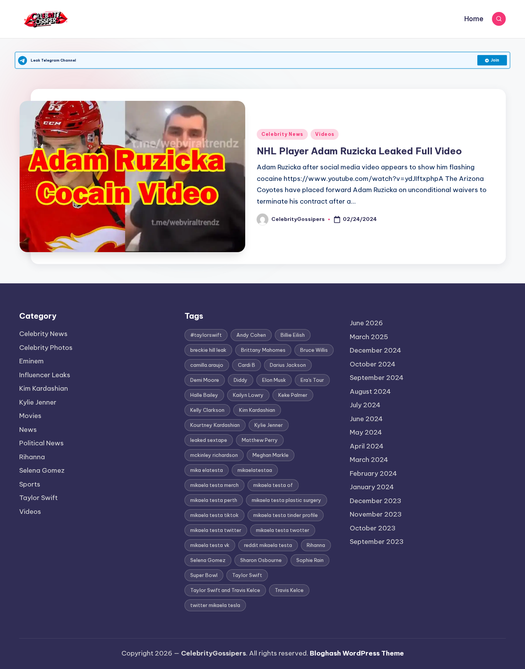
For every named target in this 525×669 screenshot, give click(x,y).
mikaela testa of (273, 485)
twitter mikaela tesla (215, 605)
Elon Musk (274, 380)
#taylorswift (206, 335)
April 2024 (367, 446)
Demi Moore (204, 380)
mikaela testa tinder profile (285, 515)
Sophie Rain (310, 560)
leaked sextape (208, 440)
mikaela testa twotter (282, 530)
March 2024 (369, 459)
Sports (29, 484)
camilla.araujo (206, 365)
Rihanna (32, 457)
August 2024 (370, 391)
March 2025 (369, 337)
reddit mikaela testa (268, 545)
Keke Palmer (292, 395)
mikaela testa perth (213, 500)
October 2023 (372, 528)
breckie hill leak (208, 350)
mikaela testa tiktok (214, 515)
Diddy (241, 380)
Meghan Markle (271, 455)
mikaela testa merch (214, 485)
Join (495, 60)
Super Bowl (204, 575)
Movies (30, 415)
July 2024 (365, 405)
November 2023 (376, 514)
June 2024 (366, 419)
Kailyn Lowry (248, 395)
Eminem (31, 361)
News (28, 429)
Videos (324, 134)
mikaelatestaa (255, 470)
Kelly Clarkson (207, 410)
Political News (41, 443)
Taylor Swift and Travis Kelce (225, 590)
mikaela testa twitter (215, 530)
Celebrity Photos (46, 347)
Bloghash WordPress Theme (357, 653)
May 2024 (366, 432)
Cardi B (246, 365)
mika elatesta (206, 470)
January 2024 (372, 487)
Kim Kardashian (43, 388)
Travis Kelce (289, 590)
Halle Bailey (204, 395)
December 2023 (375, 501)
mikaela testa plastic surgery (286, 500)
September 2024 (377, 377)
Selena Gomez (42, 470)
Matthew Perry (260, 440)
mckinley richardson (214, 455)
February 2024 (373, 473)
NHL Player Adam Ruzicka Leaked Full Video (359, 151)
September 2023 (377, 541)
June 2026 (366, 323)
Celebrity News (282, 134)
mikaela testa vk (209, 545)
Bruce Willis (314, 350)
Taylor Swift (38, 497)
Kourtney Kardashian (215, 425)
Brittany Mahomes (263, 350)
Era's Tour (312, 380)
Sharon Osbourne (261, 560)
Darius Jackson (288, 365)
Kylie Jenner (37, 402)
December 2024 (375, 350)
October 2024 (372, 364)
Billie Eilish (293, 335)
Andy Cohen (251, 335)
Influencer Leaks (44, 375)
